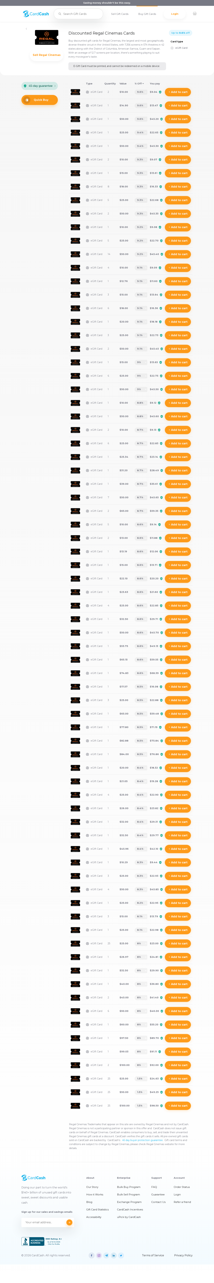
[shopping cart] (195, 14)
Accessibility (93, 1217)
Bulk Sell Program (128, 1194)
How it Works (94, 1194)
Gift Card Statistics (97, 1209)
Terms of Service (153, 1255)
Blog (89, 1202)
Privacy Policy (183, 1255)
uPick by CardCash (129, 1217)
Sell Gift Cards (119, 14)
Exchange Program (129, 1202)
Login (174, 13)
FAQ (154, 1187)
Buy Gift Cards (147, 14)
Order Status (182, 1187)
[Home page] (35, 16)
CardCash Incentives (130, 1209)
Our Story (92, 1187)
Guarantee (158, 1194)
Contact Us (158, 1202)
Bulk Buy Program (128, 1187)
